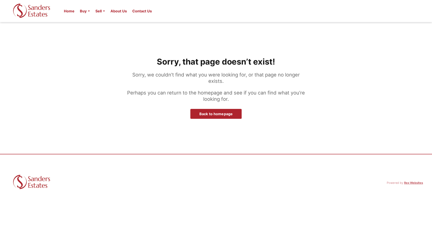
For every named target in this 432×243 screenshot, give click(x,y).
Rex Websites (413, 182)
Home (69, 11)
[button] (85, 11)
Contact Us (142, 11)
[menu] (106, 11)
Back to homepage (216, 114)
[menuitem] (69, 11)
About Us (118, 11)
